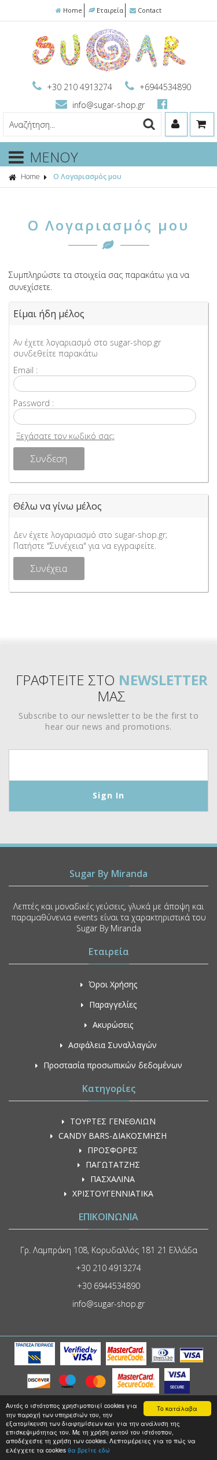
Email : (25, 370)
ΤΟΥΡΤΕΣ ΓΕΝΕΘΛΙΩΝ (113, 1121)
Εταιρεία (110, 10)
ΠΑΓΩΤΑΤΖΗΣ (113, 1164)
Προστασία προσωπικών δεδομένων (112, 1065)
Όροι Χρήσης (113, 984)
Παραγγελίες (113, 1004)
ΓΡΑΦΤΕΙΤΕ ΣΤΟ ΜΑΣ (112, 688)
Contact (149, 10)
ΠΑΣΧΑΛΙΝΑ (112, 1178)
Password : (33, 402)
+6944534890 (164, 86)
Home (72, 10)
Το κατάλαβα (177, 1408)
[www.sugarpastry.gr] (108, 70)
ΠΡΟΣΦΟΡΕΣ (112, 1150)
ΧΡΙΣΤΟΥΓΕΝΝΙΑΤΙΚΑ (112, 1193)
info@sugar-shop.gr (108, 104)
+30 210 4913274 (80, 86)
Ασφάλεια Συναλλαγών (112, 1044)
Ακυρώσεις (113, 1024)
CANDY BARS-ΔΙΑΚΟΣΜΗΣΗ (112, 1135)
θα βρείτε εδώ (89, 1450)
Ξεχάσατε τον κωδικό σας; (65, 435)
